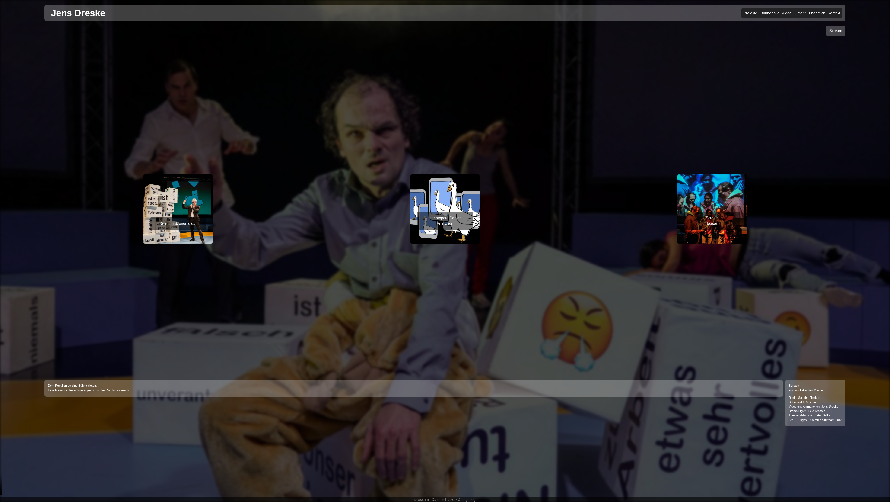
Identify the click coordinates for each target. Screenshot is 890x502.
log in (475, 500)
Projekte (750, 13)
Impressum (420, 500)
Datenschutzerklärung (450, 500)
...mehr (800, 13)
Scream (835, 31)
